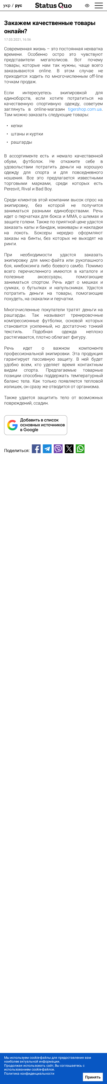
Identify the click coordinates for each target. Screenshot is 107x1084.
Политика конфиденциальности (29, 1073)
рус (18, 5)
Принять (93, 1077)
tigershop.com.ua (85, 109)
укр (6, 5)
